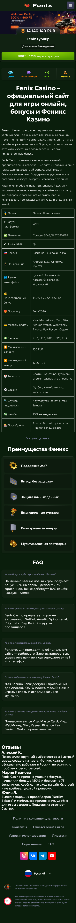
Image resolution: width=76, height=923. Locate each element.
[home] (38, 5)
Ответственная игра (48, 827)
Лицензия (59, 835)
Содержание (32, 844)
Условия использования (27, 835)
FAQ (51, 844)
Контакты (19, 827)
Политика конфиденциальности (38, 818)
